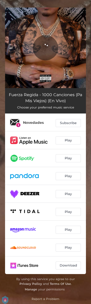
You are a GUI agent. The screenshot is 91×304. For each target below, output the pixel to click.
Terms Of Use (60, 284)
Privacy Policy (30, 284)
